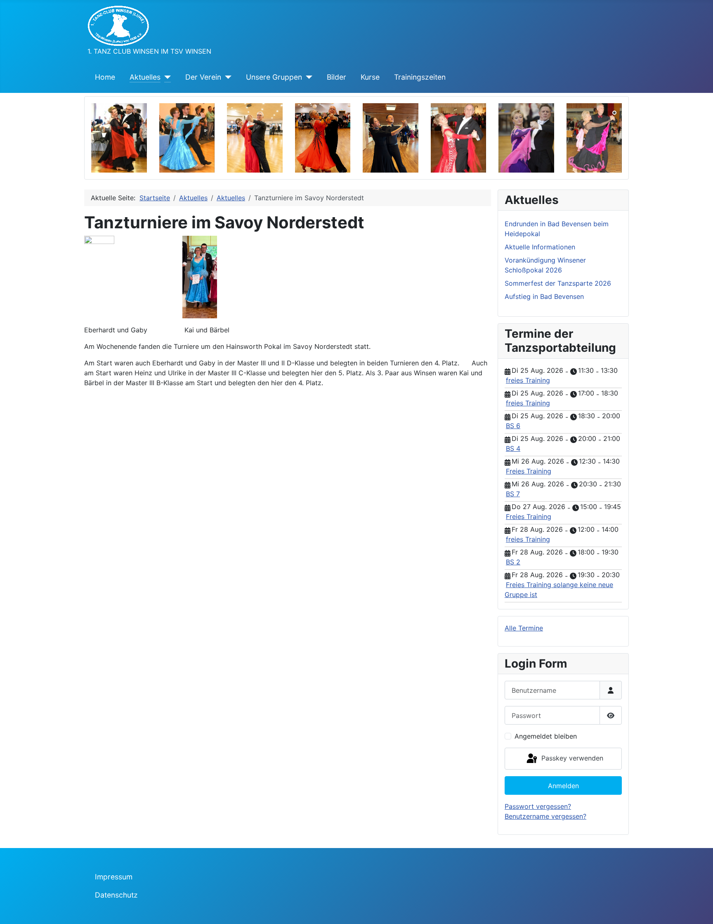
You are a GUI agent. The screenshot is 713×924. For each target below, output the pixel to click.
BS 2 (513, 562)
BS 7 (513, 494)
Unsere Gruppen (274, 77)
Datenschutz (116, 895)
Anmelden (563, 786)
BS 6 (513, 426)
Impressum (113, 876)
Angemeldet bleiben (546, 736)
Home (105, 77)
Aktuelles (145, 77)
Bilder (336, 77)
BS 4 (513, 448)
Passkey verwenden (571, 758)
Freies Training (528, 471)
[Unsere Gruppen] (307, 77)
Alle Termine (524, 628)
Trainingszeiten (420, 77)
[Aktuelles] (166, 77)
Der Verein (203, 77)
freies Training (528, 380)
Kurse (370, 77)
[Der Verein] (226, 77)
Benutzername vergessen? (545, 816)
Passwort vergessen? (538, 806)
